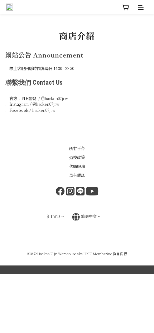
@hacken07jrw (54, 98)
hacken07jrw (44, 110)
